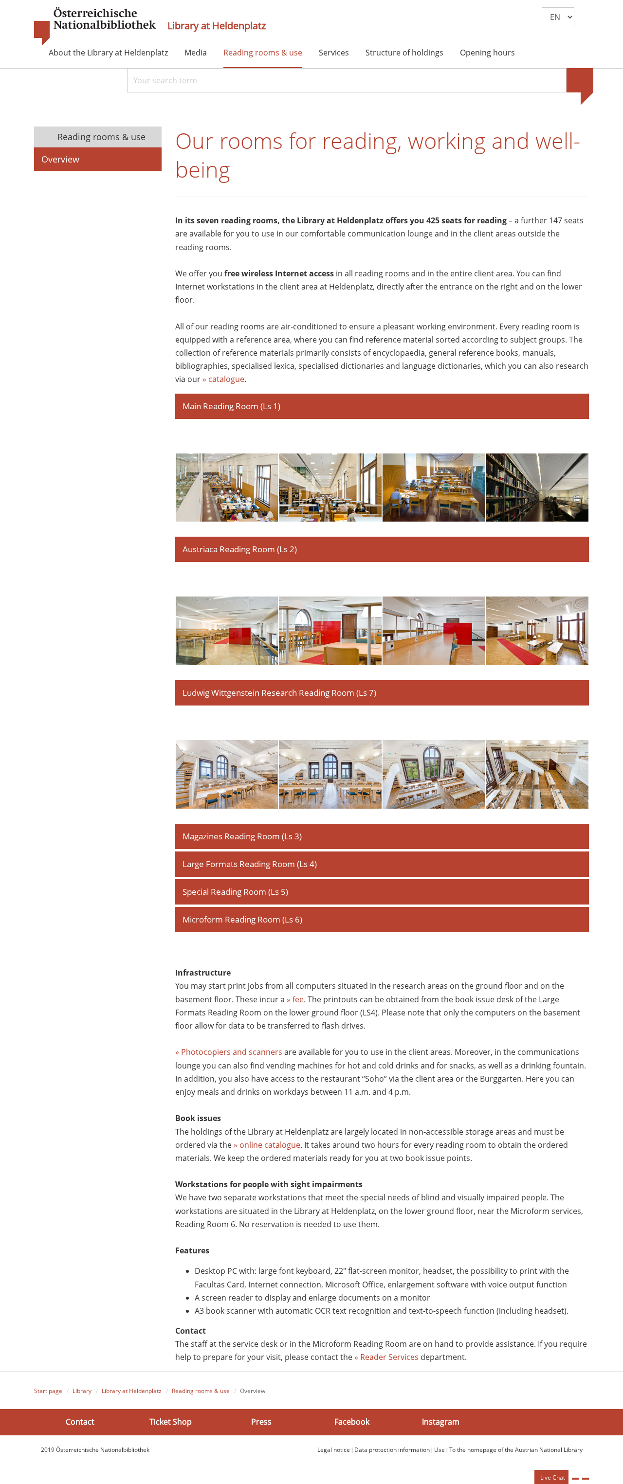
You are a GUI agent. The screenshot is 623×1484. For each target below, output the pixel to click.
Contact (80, 1421)
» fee (295, 999)
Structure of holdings (404, 52)
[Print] (575, 1479)
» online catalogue (267, 1145)
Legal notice (333, 1450)
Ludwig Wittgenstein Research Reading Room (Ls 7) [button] (279, 692)
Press (261, 1421)
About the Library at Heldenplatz (108, 52)
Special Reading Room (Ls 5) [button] (235, 891)
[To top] (585, 1479)
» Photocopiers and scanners (228, 1052)
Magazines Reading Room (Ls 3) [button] (242, 836)
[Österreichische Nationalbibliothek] (95, 26)
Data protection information (392, 1450)
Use (439, 1450)
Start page (48, 1391)
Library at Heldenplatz (216, 25)
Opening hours (487, 52)
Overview (60, 159)
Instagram (440, 1421)
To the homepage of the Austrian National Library (516, 1450)
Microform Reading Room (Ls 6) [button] (242, 919)
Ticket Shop (170, 1421)
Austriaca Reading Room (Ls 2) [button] (240, 549)
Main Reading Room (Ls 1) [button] (231, 406)
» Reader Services (386, 1357)
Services (334, 52)
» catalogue (223, 379)
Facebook (351, 1421)
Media (195, 52)
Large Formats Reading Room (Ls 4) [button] (250, 863)
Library (82, 1391)
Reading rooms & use (262, 52)
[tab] (382, 406)
